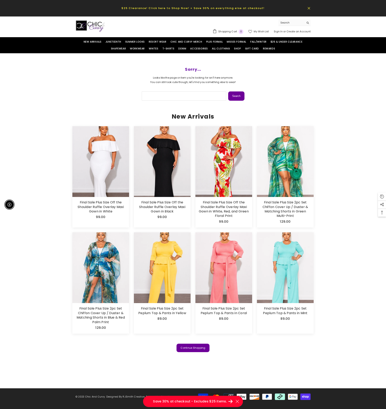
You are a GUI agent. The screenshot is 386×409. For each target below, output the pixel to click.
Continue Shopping (193, 348)
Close (309, 8)
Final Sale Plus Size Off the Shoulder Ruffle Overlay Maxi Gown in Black (162, 207)
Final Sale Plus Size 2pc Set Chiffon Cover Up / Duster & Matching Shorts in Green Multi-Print (285, 209)
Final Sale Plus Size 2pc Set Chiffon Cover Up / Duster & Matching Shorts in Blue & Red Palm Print (101, 315)
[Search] (294, 23)
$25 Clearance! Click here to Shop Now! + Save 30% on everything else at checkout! (193, 8)
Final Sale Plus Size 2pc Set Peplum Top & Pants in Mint (285, 310)
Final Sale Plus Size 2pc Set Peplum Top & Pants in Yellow (162, 310)
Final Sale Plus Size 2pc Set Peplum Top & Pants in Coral (224, 310)
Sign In (278, 31)
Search (236, 95)
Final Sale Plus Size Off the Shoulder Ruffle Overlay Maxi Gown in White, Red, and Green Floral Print (224, 209)
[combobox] (291, 23)
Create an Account (298, 31)
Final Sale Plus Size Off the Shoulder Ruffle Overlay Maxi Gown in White (101, 207)
